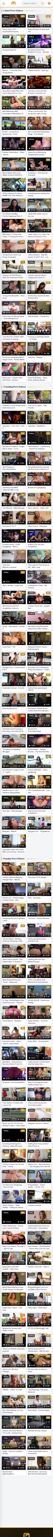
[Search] (42, 3)
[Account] (49, 3)
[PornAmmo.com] (13, 3)
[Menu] (3, 3)
